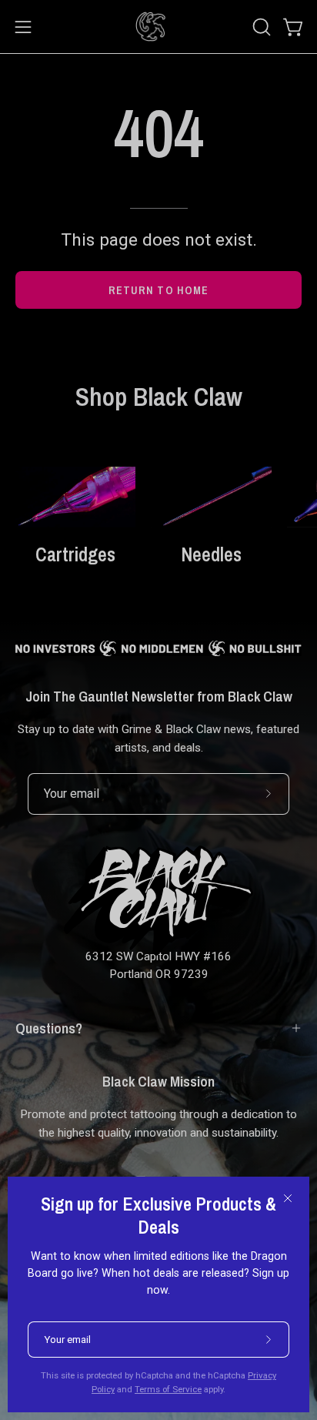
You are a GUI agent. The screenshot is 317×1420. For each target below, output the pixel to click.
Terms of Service (168, 1389)
